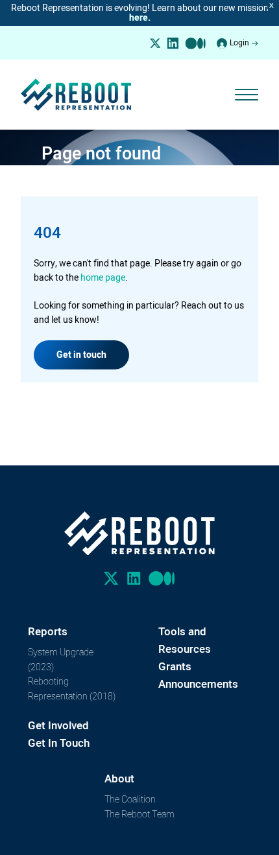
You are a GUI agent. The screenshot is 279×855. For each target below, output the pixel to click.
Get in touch (81, 354)
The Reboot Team (139, 814)
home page (102, 277)
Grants (174, 666)
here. (140, 18)
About (119, 778)
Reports (47, 631)
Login (239, 42)
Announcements (198, 684)
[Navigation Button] (246, 94)
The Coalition (130, 799)
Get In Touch (59, 743)
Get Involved (58, 725)
